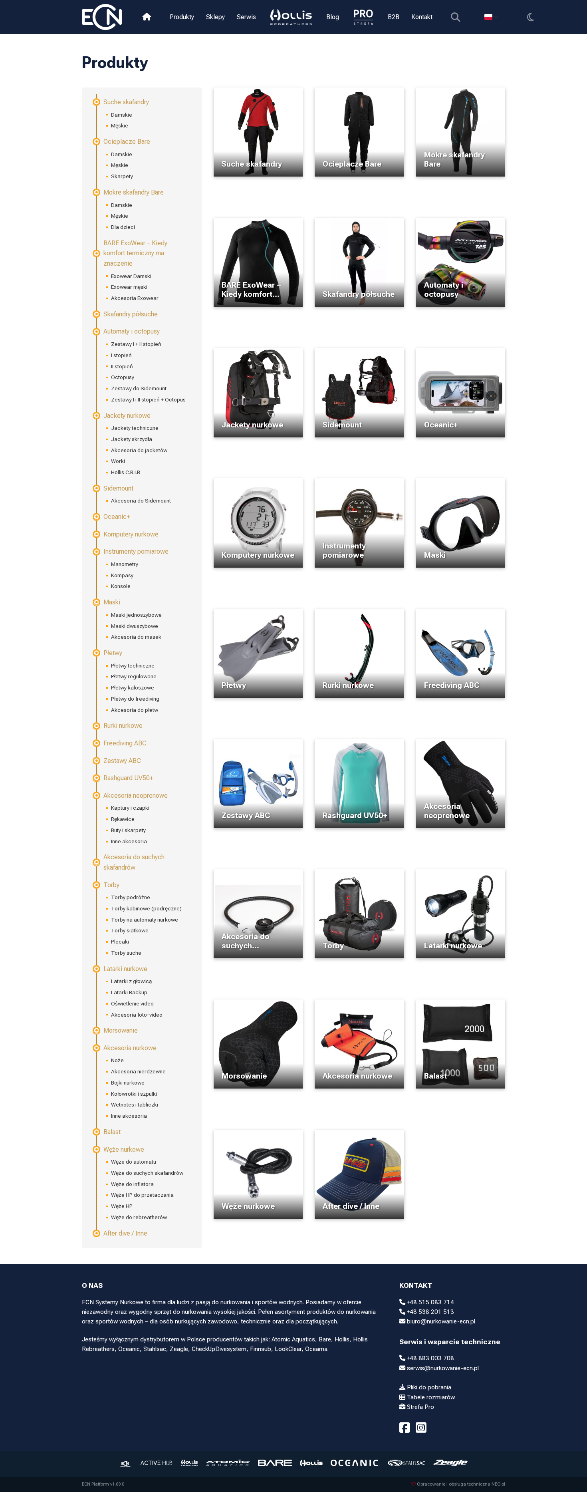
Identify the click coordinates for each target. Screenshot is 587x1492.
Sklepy (215, 17)
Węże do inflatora (132, 1184)
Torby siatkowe (130, 930)
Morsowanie (120, 1030)
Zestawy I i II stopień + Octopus (148, 399)
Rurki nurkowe (123, 725)
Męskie (119, 125)
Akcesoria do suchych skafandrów (134, 862)
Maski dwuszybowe (134, 626)
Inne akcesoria (129, 841)
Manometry (124, 564)
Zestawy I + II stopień (136, 344)
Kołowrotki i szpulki (134, 1094)
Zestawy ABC (122, 761)
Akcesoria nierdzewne (138, 1071)
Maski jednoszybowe (136, 615)
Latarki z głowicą (131, 981)
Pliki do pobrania (428, 1387)
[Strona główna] (147, 17)
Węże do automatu (133, 1161)
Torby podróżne (130, 897)
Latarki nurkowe (125, 969)
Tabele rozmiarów (430, 1397)
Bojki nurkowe (128, 1082)
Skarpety (122, 176)
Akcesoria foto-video (137, 1014)
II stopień (122, 366)
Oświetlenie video (132, 1003)
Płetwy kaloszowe (132, 687)
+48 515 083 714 (429, 1302)
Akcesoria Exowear (135, 298)
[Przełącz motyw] (530, 17)
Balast (112, 1132)
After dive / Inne (125, 1233)
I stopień (121, 355)
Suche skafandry (126, 102)
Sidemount (118, 488)
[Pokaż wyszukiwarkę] (455, 17)
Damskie (121, 114)
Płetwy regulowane (134, 676)
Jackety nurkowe (127, 415)
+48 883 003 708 (429, 1358)
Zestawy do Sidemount (139, 388)
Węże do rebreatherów (139, 1217)
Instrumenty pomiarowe (136, 551)
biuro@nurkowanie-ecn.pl (440, 1321)
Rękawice (123, 819)
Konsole (121, 586)
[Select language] (491, 17)
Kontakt (421, 17)
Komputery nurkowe (131, 534)
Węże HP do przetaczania (142, 1195)
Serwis (246, 17)
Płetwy (112, 653)
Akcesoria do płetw (134, 710)
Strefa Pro (419, 1407)
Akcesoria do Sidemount (141, 500)
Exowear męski (129, 287)
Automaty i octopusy (131, 331)
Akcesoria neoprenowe (135, 795)
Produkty (182, 17)
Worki (118, 461)
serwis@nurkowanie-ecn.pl (442, 1368)
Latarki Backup (129, 992)
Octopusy (122, 377)
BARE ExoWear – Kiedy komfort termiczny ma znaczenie (135, 253)
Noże (117, 1060)
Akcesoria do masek (136, 637)
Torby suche (126, 953)
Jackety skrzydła (131, 439)
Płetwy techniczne (133, 665)
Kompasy (122, 575)
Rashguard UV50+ (128, 778)
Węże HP (122, 1206)
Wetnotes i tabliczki (134, 1104)
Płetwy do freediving (135, 698)
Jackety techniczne (135, 428)
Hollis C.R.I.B (125, 472)
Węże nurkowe (123, 1149)
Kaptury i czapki (130, 808)
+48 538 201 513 (429, 1311)
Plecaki (120, 941)
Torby (111, 885)
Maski (111, 602)
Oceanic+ (116, 517)
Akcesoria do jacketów (139, 450)
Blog (332, 17)
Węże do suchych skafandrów (147, 1173)
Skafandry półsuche (130, 314)
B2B (393, 17)
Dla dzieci (123, 227)
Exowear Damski (131, 276)
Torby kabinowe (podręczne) (146, 908)
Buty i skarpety (128, 830)
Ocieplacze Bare (126, 141)
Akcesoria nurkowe (130, 1048)
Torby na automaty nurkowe (144, 919)
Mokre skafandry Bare (133, 192)
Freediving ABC (125, 743)
